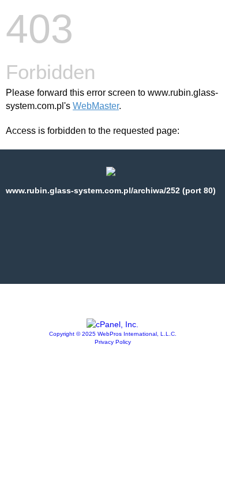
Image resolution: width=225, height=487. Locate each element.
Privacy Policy (113, 342)
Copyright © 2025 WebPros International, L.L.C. (113, 334)
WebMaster (96, 106)
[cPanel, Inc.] (112, 324)
